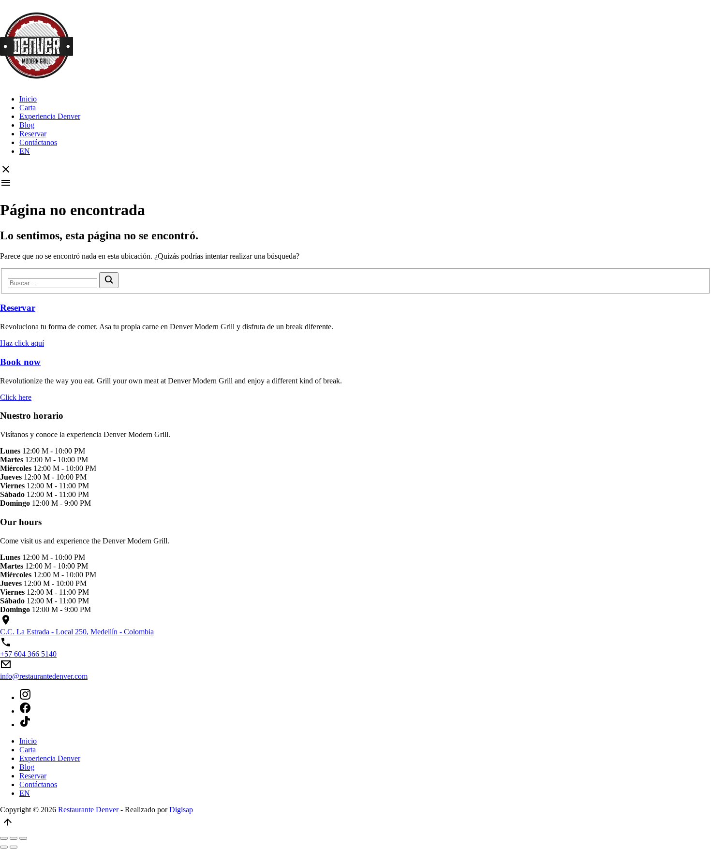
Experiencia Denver (49, 116)
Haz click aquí (22, 343)
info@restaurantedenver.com (44, 676)
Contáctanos (38, 142)
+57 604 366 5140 (28, 654)
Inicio (28, 99)
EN (24, 151)
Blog (26, 125)
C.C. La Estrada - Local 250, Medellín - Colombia (77, 632)
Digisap (181, 809)
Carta (27, 107)
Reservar (32, 134)
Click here (15, 397)
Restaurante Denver (88, 809)
